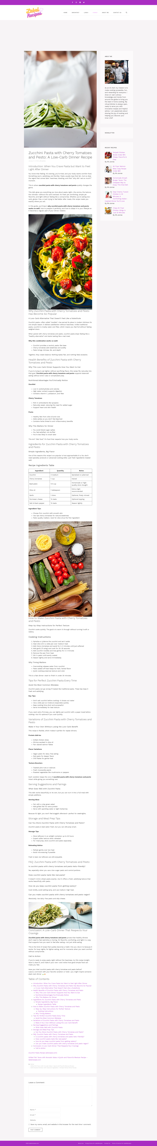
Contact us (117, 12)
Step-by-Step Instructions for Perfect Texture (53, 1009)
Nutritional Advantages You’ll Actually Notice (52, 995)
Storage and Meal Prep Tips (43, 1030)
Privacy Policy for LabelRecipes (93, 1143)
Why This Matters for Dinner (46, 997)
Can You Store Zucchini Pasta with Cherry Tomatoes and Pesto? (59, 1032)
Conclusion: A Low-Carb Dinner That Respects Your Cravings (56, 1046)
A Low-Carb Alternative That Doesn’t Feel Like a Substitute (58, 988)
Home (65, 12)
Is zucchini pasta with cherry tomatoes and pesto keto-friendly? (60, 1037)
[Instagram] (76, 2)
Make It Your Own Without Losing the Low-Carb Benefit (57, 1023)
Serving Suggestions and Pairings (45, 1025)
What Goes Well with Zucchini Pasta (49, 1027)
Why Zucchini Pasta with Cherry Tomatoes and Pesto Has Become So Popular (62, 986)
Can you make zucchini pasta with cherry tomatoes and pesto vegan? (62, 1043)
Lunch (86, 12)
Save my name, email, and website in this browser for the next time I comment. (61, 1124)
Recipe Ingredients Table (47, 1004)
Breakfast (75, 12)
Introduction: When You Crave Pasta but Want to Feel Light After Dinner (60, 983)
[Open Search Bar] (126, 12)
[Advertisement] (78, 33)
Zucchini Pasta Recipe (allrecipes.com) (43, 1053)
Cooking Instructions (45, 1011)
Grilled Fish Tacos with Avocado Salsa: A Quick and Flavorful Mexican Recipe (52, 1066)
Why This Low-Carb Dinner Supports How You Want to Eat (58, 993)
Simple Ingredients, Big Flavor (47, 1002)
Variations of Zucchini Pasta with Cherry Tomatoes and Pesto (56, 1020)
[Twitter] (83, 2)
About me (105, 12)
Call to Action (41, 1048)
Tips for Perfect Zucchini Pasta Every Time (49, 1016)
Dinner (95, 12)
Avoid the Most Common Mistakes (48, 1018)
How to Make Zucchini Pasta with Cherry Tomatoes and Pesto (56, 1006)
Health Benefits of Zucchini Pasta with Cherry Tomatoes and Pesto (58, 990)
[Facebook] (72, 2)
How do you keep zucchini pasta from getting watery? (56, 1041)
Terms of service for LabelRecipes (121, 1143)
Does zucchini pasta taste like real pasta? (51, 1039)
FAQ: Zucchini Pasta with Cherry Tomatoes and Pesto (53, 1034)
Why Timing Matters (43, 1013)
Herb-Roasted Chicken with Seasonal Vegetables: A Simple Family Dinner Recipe (53, 1067)
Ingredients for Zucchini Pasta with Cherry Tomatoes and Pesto (57, 1000)
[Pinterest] (80, 2)
